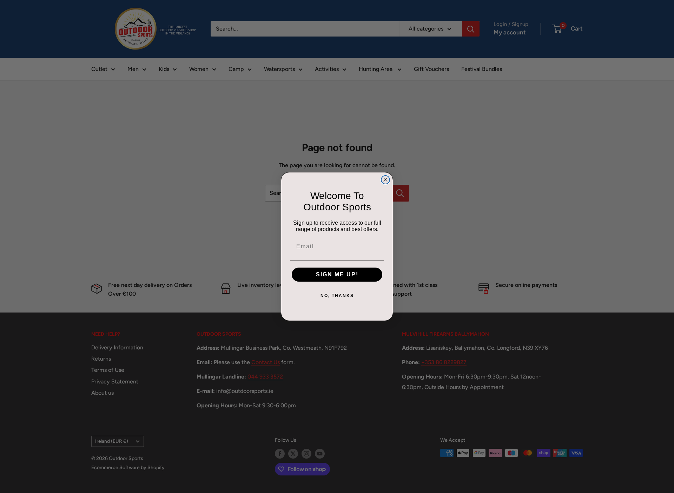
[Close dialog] (385, 180)
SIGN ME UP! (337, 274)
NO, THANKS (337, 295)
